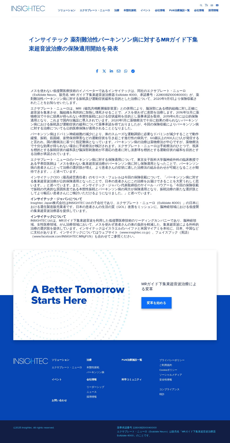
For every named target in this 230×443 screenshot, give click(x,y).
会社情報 (92, 379)
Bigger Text (206, 5)
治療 (89, 359)
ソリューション (60, 359)
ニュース (92, 391)
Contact (211, 5)
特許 (161, 394)
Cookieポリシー (168, 369)
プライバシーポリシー (172, 360)
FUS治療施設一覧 (132, 359)
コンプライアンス (169, 389)
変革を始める (156, 303)
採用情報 (92, 396)
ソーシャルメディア (170, 374)
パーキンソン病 (95, 372)
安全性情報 (165, 379)
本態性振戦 (93, 367)
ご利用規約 (165, 365)
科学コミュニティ (132, 379)
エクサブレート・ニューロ (67, 367)
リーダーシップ (95, 387)
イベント (57, 379)
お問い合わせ (59, 400)
